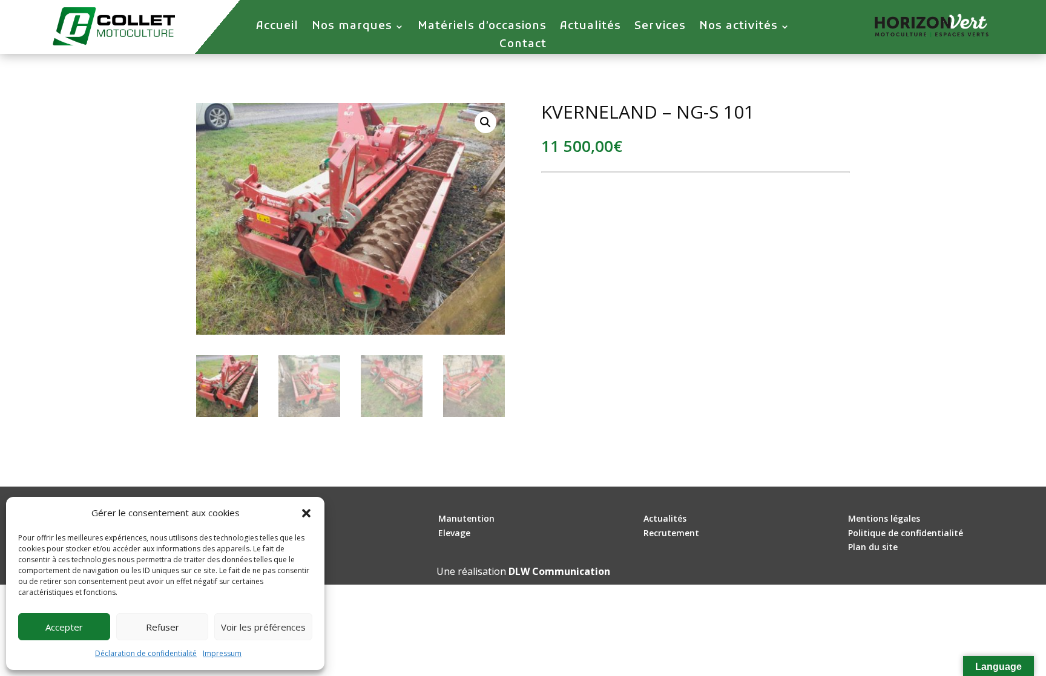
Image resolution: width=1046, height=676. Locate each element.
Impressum (222, 653)
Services (660, 27)
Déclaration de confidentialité (146, 653)
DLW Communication (559, 571)
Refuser (162, 627)
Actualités (590, 27)
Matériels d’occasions (482, 27)
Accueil (277, 27)
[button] (306, 513)
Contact (523, 46)
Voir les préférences (263, 627)
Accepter (64, 627)
